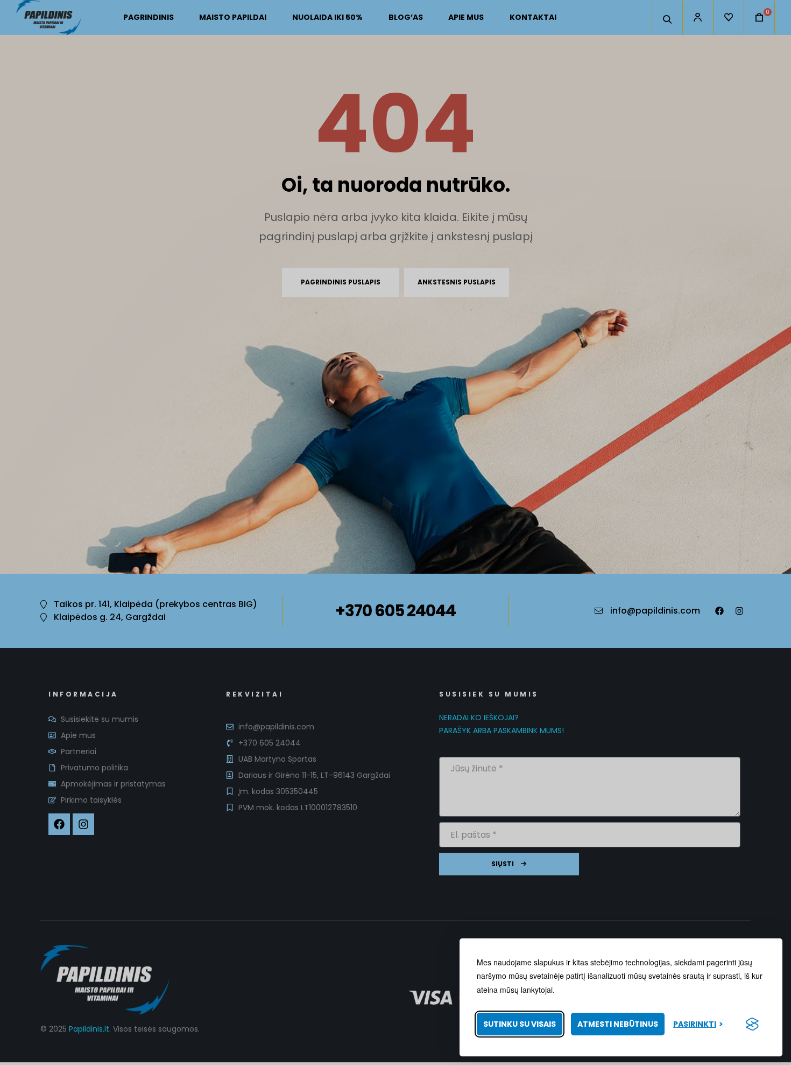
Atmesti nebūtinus (617, 1024)
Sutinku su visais (519, 1024)
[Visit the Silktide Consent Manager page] (752, 1024)
